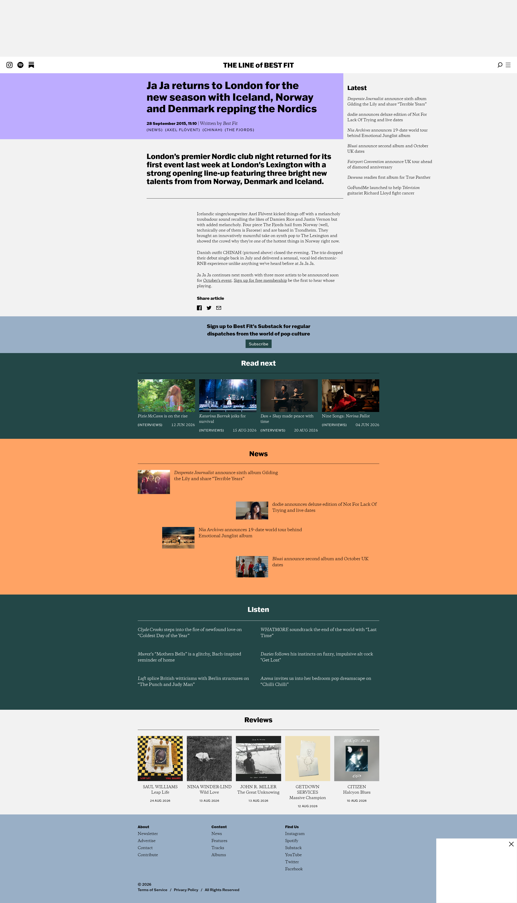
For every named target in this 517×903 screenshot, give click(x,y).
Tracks (217, 848)
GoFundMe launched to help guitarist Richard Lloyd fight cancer (383, 190)
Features (219, 841)
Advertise (147, 841)
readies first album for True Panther (389, 177)
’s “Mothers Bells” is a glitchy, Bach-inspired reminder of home (189, 657)
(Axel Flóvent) (182, 130)
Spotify (291, 841)
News (154, 130)
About (143, 826)
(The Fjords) (239, 130)
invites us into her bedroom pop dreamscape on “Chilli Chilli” (316, 682)
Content (219, 826)
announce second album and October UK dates (387, 148)
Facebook (294, 869)
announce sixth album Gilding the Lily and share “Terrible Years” (387, 101)
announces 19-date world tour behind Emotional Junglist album (387, 133)
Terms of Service (152, 889)
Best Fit (230, 124)
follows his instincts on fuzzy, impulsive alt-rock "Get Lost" (317, 657)
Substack (293, 848)
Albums (218, 855)
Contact (145, 848)
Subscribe (258, 343)
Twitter (292, 862)
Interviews (150, 425)
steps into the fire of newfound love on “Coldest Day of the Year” (190, 633)
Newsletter (148, 834)
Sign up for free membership (260, 280)
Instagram (295, 834)
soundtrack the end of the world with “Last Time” (319, 633)
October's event (217, 280)
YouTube (293, 855)
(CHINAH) (212, 130)
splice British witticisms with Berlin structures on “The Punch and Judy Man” (193, 682)
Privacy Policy (186, 889)
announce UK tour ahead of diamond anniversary (389, 164)
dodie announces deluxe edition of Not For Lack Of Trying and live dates (387, 117)
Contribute (148, 855)
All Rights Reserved (222, 889)
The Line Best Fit (258, 65)
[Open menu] (508, 65)
